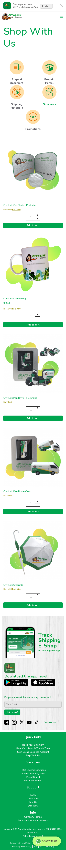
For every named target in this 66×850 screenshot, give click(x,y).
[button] (61, 16)
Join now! (12, 712)
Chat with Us (49, 841)
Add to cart (33, 225)
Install (46, 6)
